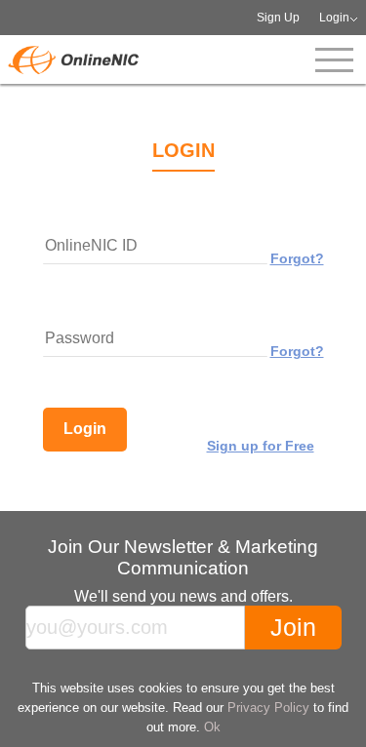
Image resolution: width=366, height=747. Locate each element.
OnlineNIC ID (91, 245)
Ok (212, 727)
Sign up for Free (260, 445)
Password (79, 338)
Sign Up (278, 17)
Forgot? (297, 258)
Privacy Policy (268, 707)
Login (334, 17)
